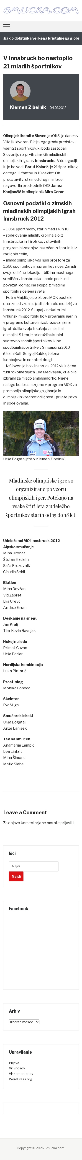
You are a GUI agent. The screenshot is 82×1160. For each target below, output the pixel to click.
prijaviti (67, 823)
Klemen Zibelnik (28, 107)
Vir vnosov (17, 1068)
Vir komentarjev (21, 1074)
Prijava (14, 1063)
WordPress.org (20, 1079)
